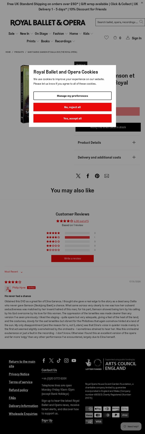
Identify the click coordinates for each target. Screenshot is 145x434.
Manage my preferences (72, 96)
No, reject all (72, 107)
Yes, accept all (72, 118)
